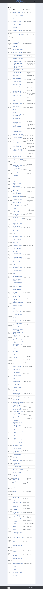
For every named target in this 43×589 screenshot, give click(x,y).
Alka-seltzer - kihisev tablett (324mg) (18, 59)
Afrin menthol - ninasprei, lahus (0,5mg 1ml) (17, 118)
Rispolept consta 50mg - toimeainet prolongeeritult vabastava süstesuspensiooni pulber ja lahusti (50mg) (17, 292)
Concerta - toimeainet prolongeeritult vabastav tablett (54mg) (17, 245)
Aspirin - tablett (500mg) (17, 61)
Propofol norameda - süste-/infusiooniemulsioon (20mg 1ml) (18, 302)
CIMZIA (14, 523)
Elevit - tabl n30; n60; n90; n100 (18, 100)
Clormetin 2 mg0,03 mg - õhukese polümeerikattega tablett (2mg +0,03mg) (18, 201)
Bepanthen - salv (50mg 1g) (17, 138)
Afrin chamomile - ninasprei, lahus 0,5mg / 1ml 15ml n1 (17, 111)
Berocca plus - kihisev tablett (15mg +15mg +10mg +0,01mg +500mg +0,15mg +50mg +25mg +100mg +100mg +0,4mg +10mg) (17, 148)
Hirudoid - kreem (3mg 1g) (18, 34)
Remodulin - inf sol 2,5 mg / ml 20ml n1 (18, 546)
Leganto (14, 487)
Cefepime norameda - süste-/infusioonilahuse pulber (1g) (17, 337)
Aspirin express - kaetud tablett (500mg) (17, 132)
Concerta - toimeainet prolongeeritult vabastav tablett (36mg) (17, 241)
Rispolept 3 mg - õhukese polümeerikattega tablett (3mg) (17, 267)
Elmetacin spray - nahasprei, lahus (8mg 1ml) (17, 43)
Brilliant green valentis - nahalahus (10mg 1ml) (17, 467)
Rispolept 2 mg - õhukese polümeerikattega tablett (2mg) (17, 263)
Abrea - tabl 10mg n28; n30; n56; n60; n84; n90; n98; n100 (17, 26)
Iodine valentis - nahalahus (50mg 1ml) (18, 470)
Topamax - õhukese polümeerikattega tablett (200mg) (17, 232)
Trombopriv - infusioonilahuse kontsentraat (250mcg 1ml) (18, 48)
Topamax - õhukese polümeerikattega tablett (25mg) (17, 236)
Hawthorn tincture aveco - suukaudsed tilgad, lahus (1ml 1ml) (17, 52)
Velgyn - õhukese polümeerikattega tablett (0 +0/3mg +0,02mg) (18, 219)
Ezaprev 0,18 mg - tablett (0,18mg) (17, 359)
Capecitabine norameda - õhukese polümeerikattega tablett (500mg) (18, 329)
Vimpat (14, 529)
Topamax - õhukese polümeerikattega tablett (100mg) (17, 228)
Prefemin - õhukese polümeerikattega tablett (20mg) (17, 460)
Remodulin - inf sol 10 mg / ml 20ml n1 (18, 555)
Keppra (14, 526)
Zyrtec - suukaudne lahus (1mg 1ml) (17, 508)
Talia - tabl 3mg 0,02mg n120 (17, 483)
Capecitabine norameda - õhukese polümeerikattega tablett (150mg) (18, 325)
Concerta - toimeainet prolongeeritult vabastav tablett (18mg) (17, 250)
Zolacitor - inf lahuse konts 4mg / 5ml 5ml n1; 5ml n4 (18, 333)
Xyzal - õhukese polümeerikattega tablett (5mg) (17, 499)
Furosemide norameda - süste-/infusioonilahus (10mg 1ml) (17, 381)
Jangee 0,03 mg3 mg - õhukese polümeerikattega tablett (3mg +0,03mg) (18, 196)
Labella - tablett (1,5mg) (17, 177)
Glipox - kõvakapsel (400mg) (16, 373)
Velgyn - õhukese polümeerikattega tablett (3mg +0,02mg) (17, 165)
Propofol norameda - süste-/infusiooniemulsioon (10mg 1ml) (18, 298)
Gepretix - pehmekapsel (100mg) (17, 181)
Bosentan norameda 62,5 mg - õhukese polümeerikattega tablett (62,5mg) (17, 352)
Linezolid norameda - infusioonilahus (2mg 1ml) (17, 385)
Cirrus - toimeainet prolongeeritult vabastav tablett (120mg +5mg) (17, 517)
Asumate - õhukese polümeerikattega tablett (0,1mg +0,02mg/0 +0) (17, 205)
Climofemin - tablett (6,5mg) (16, 464)
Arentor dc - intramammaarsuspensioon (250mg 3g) (18, 563)
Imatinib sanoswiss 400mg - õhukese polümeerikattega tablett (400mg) (18, 439)
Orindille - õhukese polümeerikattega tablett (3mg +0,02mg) (17, 415)
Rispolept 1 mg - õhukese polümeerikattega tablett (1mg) (17, 258)
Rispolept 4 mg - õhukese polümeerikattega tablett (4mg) (17, 272)
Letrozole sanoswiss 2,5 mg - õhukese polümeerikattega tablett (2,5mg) (17, 444)
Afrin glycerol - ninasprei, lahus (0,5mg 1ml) (17, 115)
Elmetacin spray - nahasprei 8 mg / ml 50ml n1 (17, 30)
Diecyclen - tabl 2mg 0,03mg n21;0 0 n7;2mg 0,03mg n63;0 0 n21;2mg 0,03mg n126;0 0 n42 (17, 479)
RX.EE (34, 587)
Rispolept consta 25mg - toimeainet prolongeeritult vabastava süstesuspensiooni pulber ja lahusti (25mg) (17, 278)
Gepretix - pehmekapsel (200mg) (17, 184)
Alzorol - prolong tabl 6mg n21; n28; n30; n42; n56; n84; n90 (17, 316)
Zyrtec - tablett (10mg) (17, 502)
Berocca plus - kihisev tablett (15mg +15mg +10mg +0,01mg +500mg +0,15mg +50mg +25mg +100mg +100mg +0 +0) (17, 125)
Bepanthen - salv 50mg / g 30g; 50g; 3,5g (18, 70)
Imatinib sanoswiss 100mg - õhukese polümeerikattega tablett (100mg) (18, 433)
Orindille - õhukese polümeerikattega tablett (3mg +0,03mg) (17, 419)
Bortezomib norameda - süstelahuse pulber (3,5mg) (17, 377)
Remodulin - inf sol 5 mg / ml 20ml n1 (17, 550)
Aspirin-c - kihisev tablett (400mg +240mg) (17, 64)
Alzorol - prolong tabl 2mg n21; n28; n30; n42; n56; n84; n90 (17, 307)
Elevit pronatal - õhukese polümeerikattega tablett (17, 56)
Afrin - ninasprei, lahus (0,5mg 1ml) (17, 107)
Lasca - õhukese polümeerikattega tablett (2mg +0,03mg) (17, 174)
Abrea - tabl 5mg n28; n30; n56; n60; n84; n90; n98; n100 (18, 21)
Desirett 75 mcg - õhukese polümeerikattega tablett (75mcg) (18, 161)
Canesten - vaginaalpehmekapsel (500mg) (17, 156)
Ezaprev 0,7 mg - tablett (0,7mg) (17, 363)
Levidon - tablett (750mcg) (18, 411)
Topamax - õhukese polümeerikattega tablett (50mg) (17, 223)
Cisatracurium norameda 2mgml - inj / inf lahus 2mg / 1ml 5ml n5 (18, 341)
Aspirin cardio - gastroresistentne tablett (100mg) (17, 103)
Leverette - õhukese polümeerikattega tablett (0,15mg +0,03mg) (17, 170)
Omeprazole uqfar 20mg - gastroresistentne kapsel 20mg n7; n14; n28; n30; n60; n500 (17, 573)
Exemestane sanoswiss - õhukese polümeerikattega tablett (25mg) (18, 456)
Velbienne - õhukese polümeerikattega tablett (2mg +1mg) (17, 188)
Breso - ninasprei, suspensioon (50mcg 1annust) (17, 366)
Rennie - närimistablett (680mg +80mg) (17, 76)
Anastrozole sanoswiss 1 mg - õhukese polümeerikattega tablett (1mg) (17, 427)
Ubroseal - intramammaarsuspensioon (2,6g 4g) (18, 568)
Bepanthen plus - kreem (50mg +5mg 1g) (17, 141)
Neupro (14, 491)
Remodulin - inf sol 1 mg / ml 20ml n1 (17, 559)
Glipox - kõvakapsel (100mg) (16, 370)
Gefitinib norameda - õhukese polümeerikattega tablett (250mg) (18, 398)
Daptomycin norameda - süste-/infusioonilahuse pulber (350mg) (17, 389)
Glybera (14, 541)
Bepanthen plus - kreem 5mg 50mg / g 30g (17, 73)
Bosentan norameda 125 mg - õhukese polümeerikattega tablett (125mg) (17, 346)
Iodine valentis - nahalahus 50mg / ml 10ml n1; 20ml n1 (18, 17)
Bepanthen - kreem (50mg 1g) (18, 135)
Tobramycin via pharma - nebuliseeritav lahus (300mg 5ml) (17, 474)
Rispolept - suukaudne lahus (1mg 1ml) (17, 254)
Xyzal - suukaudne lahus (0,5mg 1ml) (17, 520)
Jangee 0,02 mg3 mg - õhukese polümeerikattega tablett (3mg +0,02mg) (18, 192)
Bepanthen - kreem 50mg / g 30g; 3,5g (18, 67)
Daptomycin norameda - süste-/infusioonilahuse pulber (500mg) (17, 393)
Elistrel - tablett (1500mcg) (18, 409)
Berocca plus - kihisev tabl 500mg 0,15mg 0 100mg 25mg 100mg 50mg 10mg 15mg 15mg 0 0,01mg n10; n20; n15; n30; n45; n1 (18, 92)
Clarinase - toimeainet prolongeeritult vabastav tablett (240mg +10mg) (17, 83)
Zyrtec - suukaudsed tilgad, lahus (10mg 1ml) (18, 505)
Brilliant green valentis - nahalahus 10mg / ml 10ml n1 (18, 12)
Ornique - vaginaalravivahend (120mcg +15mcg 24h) (17, 210)
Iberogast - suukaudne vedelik (17, 79)
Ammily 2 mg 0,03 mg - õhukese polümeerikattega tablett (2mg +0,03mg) (18, 407)
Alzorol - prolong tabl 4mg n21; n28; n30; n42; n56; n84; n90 (17, 311)
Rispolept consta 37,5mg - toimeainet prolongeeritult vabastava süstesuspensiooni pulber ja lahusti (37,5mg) (18, 285)
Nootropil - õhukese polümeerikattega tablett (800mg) (17, 512)
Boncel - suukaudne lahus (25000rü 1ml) (17, 423)
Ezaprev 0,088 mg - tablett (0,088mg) (18, 356)
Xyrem (14, 495)
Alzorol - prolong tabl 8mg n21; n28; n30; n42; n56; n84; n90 (17, 320)
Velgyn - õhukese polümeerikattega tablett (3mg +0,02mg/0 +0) (17, 214)
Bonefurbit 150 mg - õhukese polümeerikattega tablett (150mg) (18, 402)
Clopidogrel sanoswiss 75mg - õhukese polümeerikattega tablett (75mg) (17, 450)
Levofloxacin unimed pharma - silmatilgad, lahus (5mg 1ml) (18, 537)
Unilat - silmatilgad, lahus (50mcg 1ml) (17, 533)
